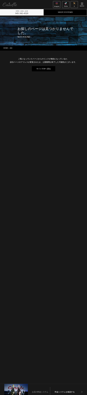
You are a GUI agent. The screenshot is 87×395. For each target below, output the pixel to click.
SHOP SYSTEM (64, 12)
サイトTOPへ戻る (43, 69)
